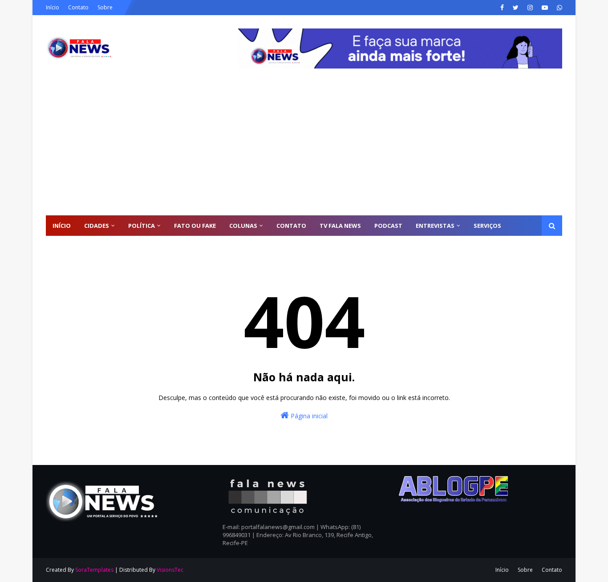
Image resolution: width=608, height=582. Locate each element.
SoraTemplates (94, 570)
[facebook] (502, 7)
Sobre (105, 7)
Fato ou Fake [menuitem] (195, 226)
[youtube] (544, 7)
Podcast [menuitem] (388, 226)
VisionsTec (170, 570)
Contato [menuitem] (291, 226)
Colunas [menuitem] (243, 226)
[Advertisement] (304, 148)
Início (52, 7)
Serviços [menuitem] (487, 226)
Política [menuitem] (141, 226)
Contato (78, 7)
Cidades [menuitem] (96, 226)
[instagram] (530, 7)
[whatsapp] (558, 7)
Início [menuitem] (62, 226)
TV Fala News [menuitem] (340, 226)
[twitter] (516, 7)
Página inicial (308, 416)
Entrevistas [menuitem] (435, 226)
